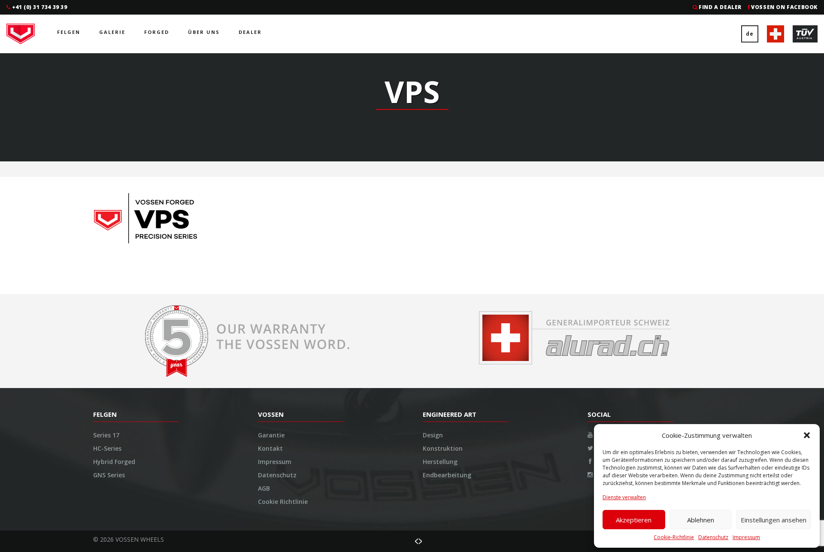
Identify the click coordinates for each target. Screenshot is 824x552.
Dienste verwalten (624, 497)
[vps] (154, 220)
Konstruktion (443, 448)
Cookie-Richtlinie (674, 537)
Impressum (746, 537)
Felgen (68, 32)
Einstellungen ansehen (773, 520)
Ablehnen (700, 520)
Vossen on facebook (784, 7)
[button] (807, 435)
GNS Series (109, 475)
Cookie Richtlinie (283, 501)
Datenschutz (713, 537)
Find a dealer (720, 7)
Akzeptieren (633, 520)
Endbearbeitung (447, 475)
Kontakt (270, 448)
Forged (156, 32)
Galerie (112, 32)
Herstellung (440, 462)
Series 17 (106, 435)
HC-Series (107, 448)
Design (433, 435)
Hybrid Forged (114, 462)
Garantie (271, 435)
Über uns (204, 32)
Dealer (250, 32)
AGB (264, 488)
